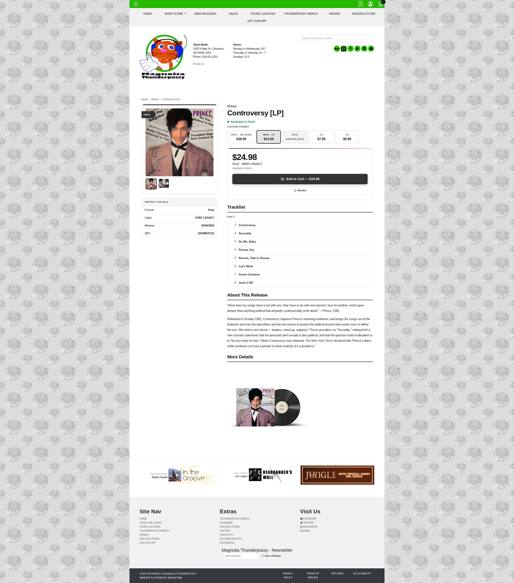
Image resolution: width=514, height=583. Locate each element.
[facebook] (350, 48)
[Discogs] (336, 48)
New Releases (205, 13)
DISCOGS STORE (363, 13)
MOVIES (334, 13)
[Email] (371, 48)
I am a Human (272, 555)
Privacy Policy (288, 575)
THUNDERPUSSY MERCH (301, 13)
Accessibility (362, 573)
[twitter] (357, 48)
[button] (175, 13)
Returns (337, 573)
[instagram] (364, 48)
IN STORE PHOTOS (231, 538)
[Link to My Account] (370, 4)
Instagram (310, 526)
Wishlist (301, 190)
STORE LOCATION (263, 13)
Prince (154, 99)
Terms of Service (313, 575)
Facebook (309, 518)
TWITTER (225, 530)
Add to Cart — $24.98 (302, 179)
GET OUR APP (257, 20)
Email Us (198, 63)
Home (144, 99)
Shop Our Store (150, 522)
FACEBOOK (226, 522)
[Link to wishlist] (360, 4)
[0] (380, 5)
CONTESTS (226, 534)
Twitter (308, 522)
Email (306, 530)
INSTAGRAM (227, 542)
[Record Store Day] (343, 48)
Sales (233, 13)
